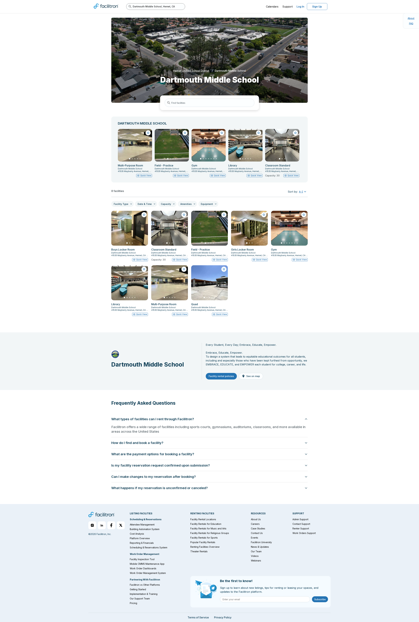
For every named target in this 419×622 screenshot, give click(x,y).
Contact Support (301, 524)
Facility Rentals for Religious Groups (209, 533)
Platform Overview (140, 538)
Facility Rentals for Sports (204, 537)
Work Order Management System (148, 573)
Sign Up (317, 6)
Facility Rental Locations (203, 519)
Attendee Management (142, 524)
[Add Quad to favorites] (224, 269)
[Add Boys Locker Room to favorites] (144, 214)
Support (287, 6)
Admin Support (300, 519)
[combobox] (209, 103)
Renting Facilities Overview (204, 546)
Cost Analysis (137, 533)
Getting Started (138, 589)
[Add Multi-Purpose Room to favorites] (148, 132)
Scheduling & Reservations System (148, 547)
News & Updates (260, 546)
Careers (255, 524)
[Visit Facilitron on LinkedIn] (102, 525)
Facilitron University (261, 542)
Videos (255, 556)
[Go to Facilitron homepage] (101, 515)
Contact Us (257, 533)
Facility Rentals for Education (205, 524)
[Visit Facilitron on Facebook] (111, 525)
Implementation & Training (143, 594)
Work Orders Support (304, 533)
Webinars (256, 560)
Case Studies (258, 528)
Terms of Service (198, 617)
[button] (303, 191)
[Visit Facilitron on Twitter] (121, 525)
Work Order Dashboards (143, 568)
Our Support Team (140, 598)
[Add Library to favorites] (258, 132)
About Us (256, 519)
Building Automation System (144, 529)
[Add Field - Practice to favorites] (185, 132)
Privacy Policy (222, 617)
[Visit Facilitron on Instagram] (92, 525)
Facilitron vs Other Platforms (145, 584)
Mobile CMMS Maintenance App (147, 563)
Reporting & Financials (142, 542)
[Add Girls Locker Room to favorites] (263, 214)
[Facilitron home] (106, 9)
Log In (300, 6)
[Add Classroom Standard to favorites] (295, 132)
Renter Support (300, 528)
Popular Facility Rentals (202, 542)
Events (254, 537)
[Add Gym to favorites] (221, 132)
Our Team (256, 551)
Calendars (272, 6)
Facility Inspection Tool (142, 559)
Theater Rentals (199, 551)
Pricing (133, 603)
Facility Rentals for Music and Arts (208, 528)
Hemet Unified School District (191, 70)
